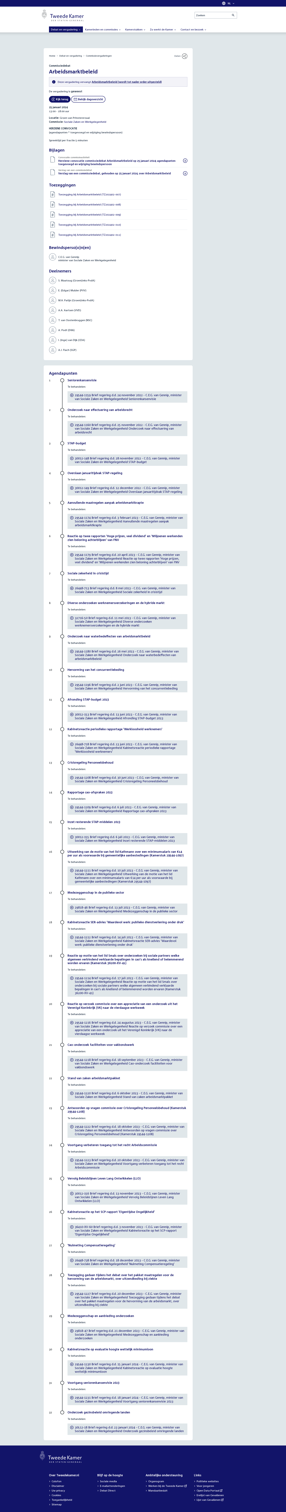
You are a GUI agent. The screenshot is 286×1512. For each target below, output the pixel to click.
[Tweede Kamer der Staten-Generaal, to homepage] (63, 15)
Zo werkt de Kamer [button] (162, 29)
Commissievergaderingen (99, 55)
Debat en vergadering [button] (64, 29)
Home (52, 55)
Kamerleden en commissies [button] (102, 29)
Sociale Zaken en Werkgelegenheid (85, 121)
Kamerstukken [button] (134, 29)
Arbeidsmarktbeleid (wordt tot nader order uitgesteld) (127, 82)
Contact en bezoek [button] (192, 29)
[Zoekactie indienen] (233, 15)
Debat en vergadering (70, 55)
